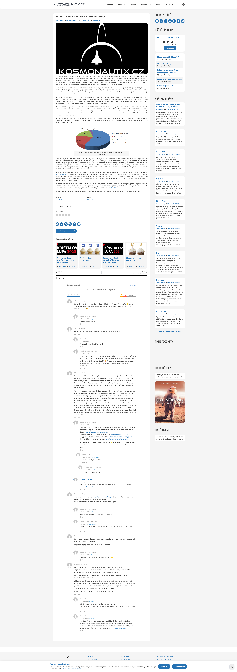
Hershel (82, 487)
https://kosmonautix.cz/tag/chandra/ (117, 439)
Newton (94, 487)
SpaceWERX (161, 152)
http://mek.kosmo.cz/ (120, 628)
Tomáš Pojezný (160, 134)
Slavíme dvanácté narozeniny (110, 259)
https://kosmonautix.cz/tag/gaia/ (96, 432)
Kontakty (90, 656)
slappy (76, 301)
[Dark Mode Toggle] (231, 666)
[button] (178, 4)
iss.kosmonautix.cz (62, 174)
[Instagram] (165, 21)
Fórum (158, 4)
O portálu (59, 199)
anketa (89, 199)
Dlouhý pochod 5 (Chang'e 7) (168, 38)
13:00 (178, 134)
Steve (91, 425)
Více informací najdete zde (72, 669)
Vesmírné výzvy (125, 656)
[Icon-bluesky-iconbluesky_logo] (183, 21)
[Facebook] (161, 21)
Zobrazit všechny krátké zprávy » (170, 332)
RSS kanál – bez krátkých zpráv (163, 659)
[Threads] (174, 21)
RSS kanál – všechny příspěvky (163, 656)
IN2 (157, 253)
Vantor (159, 226)
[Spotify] (178, 21)
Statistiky (109, 4)
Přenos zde (170, 48)
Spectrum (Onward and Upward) (169, 79)
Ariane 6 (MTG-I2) (164, 64)
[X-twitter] (170, 21)
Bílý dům (160, 179)
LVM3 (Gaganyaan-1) (165, 86)
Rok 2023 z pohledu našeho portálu (134, 259)
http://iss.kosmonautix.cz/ (102, 497)
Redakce (114, 188)
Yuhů (76, 328)
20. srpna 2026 (171, 204)
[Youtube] (157, 21)
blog (93, 199)
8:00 (177, 181)
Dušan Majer (160, 109)
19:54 (176, 109)
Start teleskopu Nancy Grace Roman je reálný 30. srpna (168, 106)
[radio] (57, 215)
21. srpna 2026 (170, 109)
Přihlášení (133, 285)
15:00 (178, 204)
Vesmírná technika (126, 659)
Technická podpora (93, 659)
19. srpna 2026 (171, 282)
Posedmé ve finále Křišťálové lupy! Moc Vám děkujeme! (88, 260)
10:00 (178, 154)
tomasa (91, 601)
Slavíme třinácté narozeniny (63, 259)
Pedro (91, 555)
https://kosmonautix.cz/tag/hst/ (121, 434)
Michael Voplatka (86, 479)
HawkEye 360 (161, 280)
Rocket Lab (161, 131)
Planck (88, 487)
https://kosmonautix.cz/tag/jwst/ (121, 437)
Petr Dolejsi (92, 512)
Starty (133, 4)
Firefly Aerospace (163, 201)
